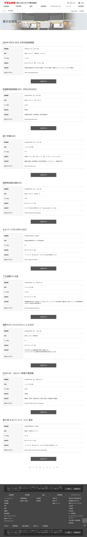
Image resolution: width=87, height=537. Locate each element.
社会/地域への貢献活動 (74, 520)
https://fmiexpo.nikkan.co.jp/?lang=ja (34, 403)
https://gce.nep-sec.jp (30, 166)
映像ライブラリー (8, 518)
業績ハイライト (56, 503)
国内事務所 (7, 513)
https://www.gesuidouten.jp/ (32, 308)
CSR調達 (71, 508)
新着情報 (15, 526)
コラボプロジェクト (9, 521)
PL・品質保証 (72, 513)
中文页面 (81, 11)
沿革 (5, 506)
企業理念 (6, 501)
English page (74, 11)
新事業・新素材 (24, 501)
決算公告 (55, 498)
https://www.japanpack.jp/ (31, 72)
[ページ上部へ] (84, 520)
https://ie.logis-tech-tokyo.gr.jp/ (33, 213)
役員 (5, 508)
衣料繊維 (38, 498)
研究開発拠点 (23, 498)
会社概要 (6, 503)
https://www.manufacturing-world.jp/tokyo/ (36, 450)
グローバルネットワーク (10, 516)
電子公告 (55, 501)
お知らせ (35, 526)
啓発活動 (71, 523)
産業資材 (38, 501)
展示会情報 (25, 526)
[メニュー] (84, 525)
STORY (6, 526)
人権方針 (71, 506)
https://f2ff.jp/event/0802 (31, 259)
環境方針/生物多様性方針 (75, 498)
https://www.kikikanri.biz (31, 119)
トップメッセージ (8, 498)
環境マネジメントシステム (75, 503)
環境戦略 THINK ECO (74, 501)
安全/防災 (71, 511)
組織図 (5, 511)
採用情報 (45, 526)
